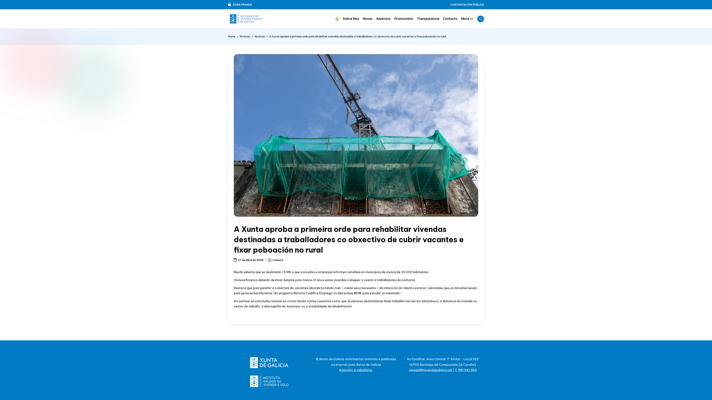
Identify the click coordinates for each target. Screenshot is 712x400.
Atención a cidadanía (356, 370)
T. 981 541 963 (466, 370)
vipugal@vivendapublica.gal (430, 370)
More (465, 19)
